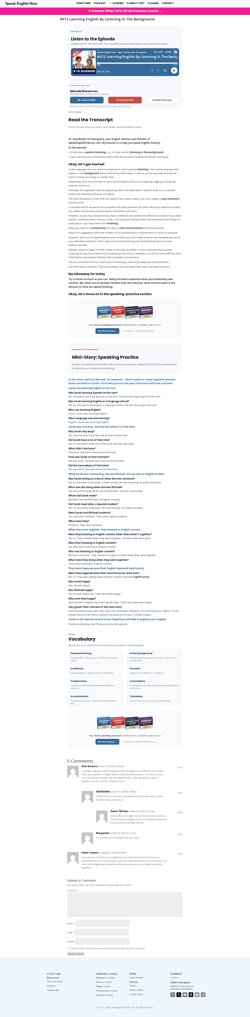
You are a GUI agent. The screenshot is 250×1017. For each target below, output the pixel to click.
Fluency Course (104, 982)
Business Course (104, 995)
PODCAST (100, 3)
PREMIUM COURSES (107, 974)
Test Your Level (54, 981)
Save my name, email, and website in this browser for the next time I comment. (108, 948)
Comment (72, 890)
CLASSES (153, 3)
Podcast (51, 985)
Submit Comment (75, 954)
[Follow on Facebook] (172, 994)
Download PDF (126, 100)
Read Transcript (163, 100)
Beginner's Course (105, 977)
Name (71, 923)
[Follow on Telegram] (203, 994)
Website (71, 941)
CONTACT (168, 3)
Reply (180, 767)
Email (70, 932)
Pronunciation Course (106, 990)
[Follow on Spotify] (197, 994)
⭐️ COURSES (116, 3)
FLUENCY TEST (136, 3)
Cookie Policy (136, 994)
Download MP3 (88, 100)
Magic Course (103, 986)
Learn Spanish (136, 977)
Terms (132, 985)
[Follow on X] (179, 994)
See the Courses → (107, 331)
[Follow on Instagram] (191, 994)
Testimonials (53, 990)
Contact (174, 977)
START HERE (83, 3)
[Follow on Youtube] (185, 994)
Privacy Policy (136, 990)
